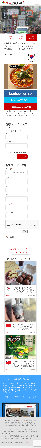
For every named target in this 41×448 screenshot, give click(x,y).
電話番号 (9, 212)
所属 (7, 178)
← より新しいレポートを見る (18, 249)
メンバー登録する (31, 38)
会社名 (9, 169)
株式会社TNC (22, 420)
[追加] (20, 107)
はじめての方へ (9, 38)
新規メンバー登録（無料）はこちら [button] (20, 396)
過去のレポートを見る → (20, 252)
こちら (26, 442)
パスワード (10, 142)
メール (9, 203)
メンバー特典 (20, 38)
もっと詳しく (15, 392)
